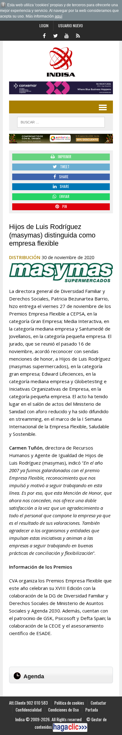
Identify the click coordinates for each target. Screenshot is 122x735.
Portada (91, 709)
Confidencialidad (29, 709)
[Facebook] (44, 35)
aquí (58, 16)
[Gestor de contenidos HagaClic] (70, 727)
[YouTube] (67, 35)
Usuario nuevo (70, 25)
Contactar (98, 703)
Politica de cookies (69, 703)
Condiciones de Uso (63, 709)
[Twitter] (55, 35)
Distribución (24, 257)
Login (43, 25)
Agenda (33, 676)
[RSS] (78, 35)
